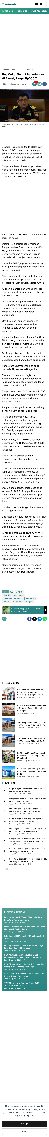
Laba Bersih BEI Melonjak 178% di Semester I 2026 (24, 937)
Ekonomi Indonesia (13, 598)
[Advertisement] (24, 41)
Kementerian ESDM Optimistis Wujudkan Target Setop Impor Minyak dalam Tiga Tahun (27, 840)
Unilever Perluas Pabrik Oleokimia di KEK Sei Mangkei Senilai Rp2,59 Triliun (27, 850)
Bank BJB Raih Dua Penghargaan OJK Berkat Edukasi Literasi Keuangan (31, 708)
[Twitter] (34, 619)
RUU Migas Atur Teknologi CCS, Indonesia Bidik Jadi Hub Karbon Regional (27, 830)
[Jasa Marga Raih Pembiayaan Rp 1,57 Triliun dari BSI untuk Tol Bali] (8, 725)
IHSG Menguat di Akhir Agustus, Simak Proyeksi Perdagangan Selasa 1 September (23, 956)
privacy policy (27, 1115)
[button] (36, 4)
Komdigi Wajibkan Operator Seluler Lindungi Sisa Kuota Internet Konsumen (23, 946)
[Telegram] (39, 619)
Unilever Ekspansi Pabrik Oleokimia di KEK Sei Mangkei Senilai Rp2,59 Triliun (28, 860)
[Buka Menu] (40, 4)
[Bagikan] (44, 84)
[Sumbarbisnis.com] (9, 4)
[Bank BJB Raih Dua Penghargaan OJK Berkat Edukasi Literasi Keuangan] (8, 709)
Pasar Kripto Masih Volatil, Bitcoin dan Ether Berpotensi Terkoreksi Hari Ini (23, 918)
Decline (24, 1131)
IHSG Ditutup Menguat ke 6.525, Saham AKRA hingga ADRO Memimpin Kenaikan (24, 965)
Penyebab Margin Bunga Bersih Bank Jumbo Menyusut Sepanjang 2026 (32, 771)
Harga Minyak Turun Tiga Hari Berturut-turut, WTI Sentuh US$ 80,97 (26, 820)
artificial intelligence (14, 595)
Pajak (7, 602)
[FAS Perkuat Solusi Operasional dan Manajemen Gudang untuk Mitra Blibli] (8, 756)
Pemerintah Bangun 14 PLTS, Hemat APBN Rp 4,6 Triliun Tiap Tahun (27, 800)
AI (12, 592)
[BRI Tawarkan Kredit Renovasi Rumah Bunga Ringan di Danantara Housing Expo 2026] (8, 693)
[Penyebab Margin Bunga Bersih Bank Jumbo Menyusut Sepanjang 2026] (8, 772)
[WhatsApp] (44, 619)
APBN (20, 592)
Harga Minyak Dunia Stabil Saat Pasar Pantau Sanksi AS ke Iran (25, 789)
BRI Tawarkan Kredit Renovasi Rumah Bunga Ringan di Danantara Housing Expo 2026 (30, 692)
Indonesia (31, 598)
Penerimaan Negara (24, 602)
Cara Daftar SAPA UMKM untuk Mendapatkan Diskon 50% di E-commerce (24, 974)
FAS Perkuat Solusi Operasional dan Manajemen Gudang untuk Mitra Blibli (31, 755)
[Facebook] (29, 619)
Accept (24, 1123)
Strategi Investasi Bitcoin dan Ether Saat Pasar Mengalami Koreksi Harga (24, 927)
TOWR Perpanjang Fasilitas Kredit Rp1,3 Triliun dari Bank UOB (21, 984)
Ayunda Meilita (7, 83)
